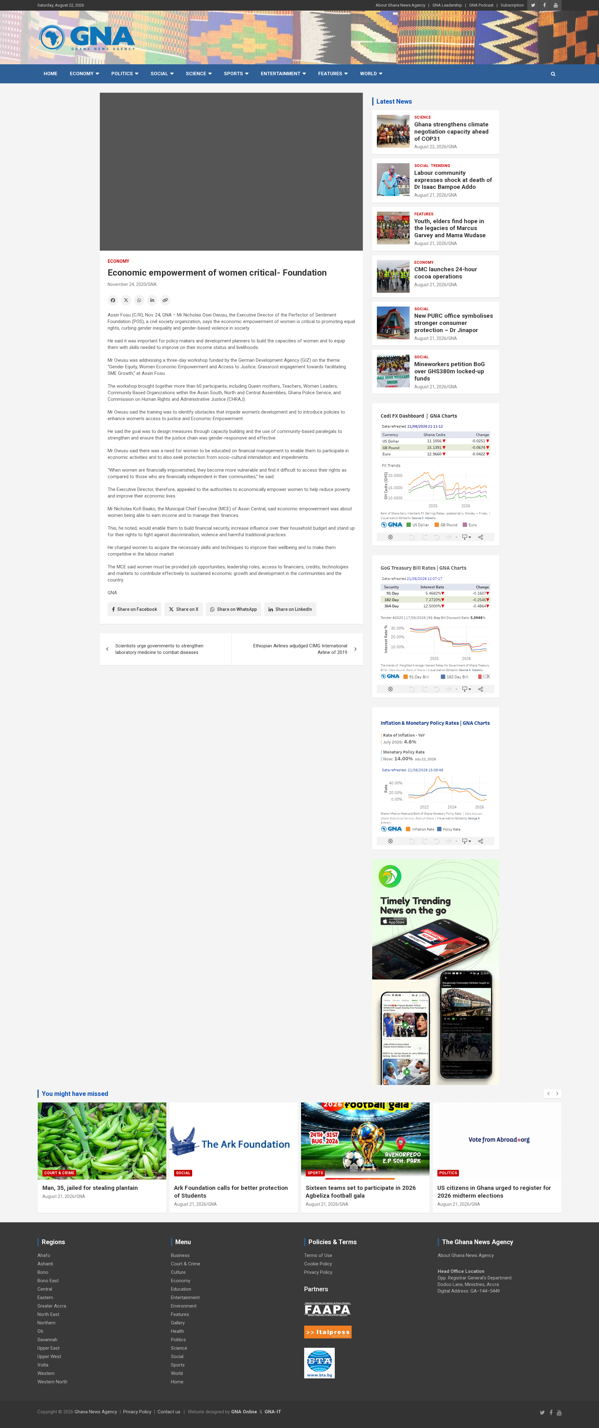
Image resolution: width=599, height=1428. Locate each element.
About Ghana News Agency (400, 5)
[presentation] (548, 1093)
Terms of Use (318, 1255)
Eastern (45, 1297)
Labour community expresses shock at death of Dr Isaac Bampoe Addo (453, 180)
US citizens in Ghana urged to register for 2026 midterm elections (494, 1191)
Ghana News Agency (96, 1412)
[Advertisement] (231, 718)
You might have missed (75, 1093)
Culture (178, 1272)
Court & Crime (59, 1173)
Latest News (394, 101)
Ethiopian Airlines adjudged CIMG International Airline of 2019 (300, 649)
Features (330, 73)
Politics (122, 73)
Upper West (49, 1356)
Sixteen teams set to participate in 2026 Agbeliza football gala (361, 1191)
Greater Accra (51, 1306)
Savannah (47, 1339)
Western (46, 1373)
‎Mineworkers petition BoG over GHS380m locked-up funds (449, 371)
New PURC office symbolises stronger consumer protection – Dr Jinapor (453, 323)
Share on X (187, 609)
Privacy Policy (318, 1272)
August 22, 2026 (430, 146)
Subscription (512, 5)
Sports (233, 73)
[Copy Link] (165, 300)
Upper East (48, 1348)
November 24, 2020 (127, 284)
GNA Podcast (481, 5)
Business (180, 1255)
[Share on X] (126, 300)
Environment (184, 1306)
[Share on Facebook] (113, 300)
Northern (46, 1323)
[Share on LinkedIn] (152, 300)
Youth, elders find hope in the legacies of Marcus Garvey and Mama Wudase (450, 228)
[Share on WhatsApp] (139, 300)
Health (177, 1331)
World (368, 73)
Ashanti (45, 1264)
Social (159, 73)
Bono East (48, 1280)
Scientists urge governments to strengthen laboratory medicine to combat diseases (159, 649)
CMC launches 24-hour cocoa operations (445, 273)
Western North (52, 1382)
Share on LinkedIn (293, 609)
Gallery (178, 1323)
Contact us (169, 1412)
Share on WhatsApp (237, 609)
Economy (82, 73)
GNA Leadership (447, 5)
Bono (42, 1272)
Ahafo (43, 1255)
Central (44, 1289)
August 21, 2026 (430, 195)
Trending (440, 166)
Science (196, 73)
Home (50, 73)
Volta (42, 1365)
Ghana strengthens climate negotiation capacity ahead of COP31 (451, 131)
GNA (152, 284)
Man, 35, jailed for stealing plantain (91, 1187)
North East (48, 1314)
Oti (40, 1331)
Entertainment (280, 73)
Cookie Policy (318, 1264)
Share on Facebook (137, 609)
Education (181, 1289)
